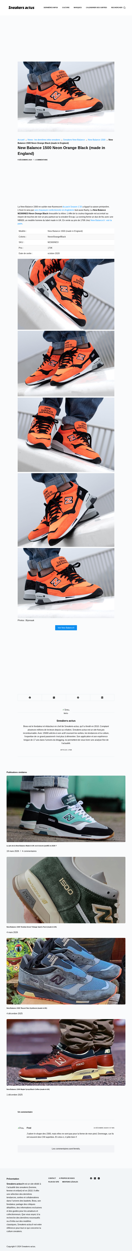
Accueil (21, 140)
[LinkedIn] (102, 697)
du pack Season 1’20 (72, 207)
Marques (78, 7)
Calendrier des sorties (96, 7)
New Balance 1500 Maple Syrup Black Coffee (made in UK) (28, 1089)
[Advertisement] (66, 35)
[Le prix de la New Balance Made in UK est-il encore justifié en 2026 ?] (66, 809)
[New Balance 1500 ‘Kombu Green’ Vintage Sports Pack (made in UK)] (66, 890)
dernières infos (51, 7)
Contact (52, 1178)
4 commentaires (29, 851)
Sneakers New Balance (74, 140)
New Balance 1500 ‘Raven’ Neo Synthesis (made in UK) (27, 1008)
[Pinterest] (78, 697)
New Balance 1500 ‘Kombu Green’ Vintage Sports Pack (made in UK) (32, 927)
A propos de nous (67, 1178)
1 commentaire (41, 160)
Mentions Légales (70, 1182)
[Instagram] (99, 1178)
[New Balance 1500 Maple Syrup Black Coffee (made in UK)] (66, 1052)
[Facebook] (30, 697)
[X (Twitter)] (54, 697)
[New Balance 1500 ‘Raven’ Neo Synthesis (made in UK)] (66, 971)
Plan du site (53, 1182)
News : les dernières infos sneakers (44, 140)
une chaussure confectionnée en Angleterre (54, 210)
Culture (65, 7)
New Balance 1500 (96, 140)
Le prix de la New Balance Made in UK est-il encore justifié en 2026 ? (32, 846)
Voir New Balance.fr (66, 628)
